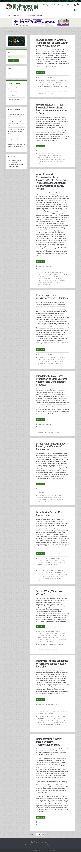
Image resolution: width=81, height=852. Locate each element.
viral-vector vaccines (52, 432)
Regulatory (52, 566)
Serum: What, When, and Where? (49, 593)
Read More (41, 73)
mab (65, 88)
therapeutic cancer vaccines (51, 92)
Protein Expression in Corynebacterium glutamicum (52, 296)
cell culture (53, 269)
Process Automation (60, 491)
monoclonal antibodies (45, 90)
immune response (43, 431)
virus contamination (45, 282)
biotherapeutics (60, 572)
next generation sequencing (51, 276)
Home (8, 15)
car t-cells (52, 84)
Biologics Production (45, 77)
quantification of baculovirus (52, 499)
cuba (61, 154)
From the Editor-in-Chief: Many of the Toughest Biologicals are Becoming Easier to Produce (15, 139)
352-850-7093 (14, 166)
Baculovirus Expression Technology (50, 489)
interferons (51, 363)
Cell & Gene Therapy (58, 560)
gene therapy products (58, 429)
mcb (60, 274)
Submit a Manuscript (12, 91)
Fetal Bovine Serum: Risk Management (49, 514)
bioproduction (43, 84)
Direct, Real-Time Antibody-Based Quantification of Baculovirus (51, 446)
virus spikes (47, 284)
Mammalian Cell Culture (51, 564)
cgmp (48, 574)
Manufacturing (43, 566)
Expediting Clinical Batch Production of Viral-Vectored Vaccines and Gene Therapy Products (51, 380)
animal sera (41, 571)
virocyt (47, 501)
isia (39, 578)
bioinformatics (43, 269)
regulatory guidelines (53, 724)
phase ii (56, 722)
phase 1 (51, 722)
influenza (62, 720)
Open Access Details (12, 88)
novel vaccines (42, 722)
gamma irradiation (44, 576)
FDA (57, 720)
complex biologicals (57, 718)
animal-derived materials (55, 571)
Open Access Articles (18, 15)
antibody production (45, 716)
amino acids (42, 357)
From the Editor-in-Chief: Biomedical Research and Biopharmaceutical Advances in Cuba (52, 109)
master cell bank (52, 274)
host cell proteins (55, 271)
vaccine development (57, 161)
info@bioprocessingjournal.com (15, 164)
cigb (57, 154)
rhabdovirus (58, 90)
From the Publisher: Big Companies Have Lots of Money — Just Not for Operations (16, 116)
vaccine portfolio (44, 728)
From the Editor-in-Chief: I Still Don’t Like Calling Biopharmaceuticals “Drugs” (16, 131)
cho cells (56, 716)
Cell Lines (41, 562)
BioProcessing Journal (40, 842)
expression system (48, 361)
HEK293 (40, 564)
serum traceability (58, 578)
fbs (52, 574)
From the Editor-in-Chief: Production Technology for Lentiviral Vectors (16, 145)
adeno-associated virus (49, 80)
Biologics (41, 558)
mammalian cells (53, 497)
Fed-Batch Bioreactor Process (55, 562)
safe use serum (46, 578)
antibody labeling (44, 495)
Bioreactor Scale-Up (44, 560)
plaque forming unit (44, 278)
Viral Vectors (49, 568)
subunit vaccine (57, 825)
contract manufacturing (46, 720)
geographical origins (58, 576)
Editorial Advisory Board (13, 99)
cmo (48, 718)
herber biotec (56, 155)
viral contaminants (59, 280)
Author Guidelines (12, 95)
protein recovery (53, 365)
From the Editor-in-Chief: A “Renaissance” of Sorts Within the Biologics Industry (52, 42)
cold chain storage (44, 825)
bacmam (53, 495)
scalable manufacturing (57, 726)
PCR (63, 276)
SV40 (53, 278)
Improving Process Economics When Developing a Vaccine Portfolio (52, 663)
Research (41, 492)
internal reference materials (53, 88)
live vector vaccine (56, 431)
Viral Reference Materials (35, 15)
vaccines (50, 93)
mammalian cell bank (44, 272)
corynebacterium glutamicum (52, 359)
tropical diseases (44, 161)
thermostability (54, 827)
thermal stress (43, 827)
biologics (57, 82)
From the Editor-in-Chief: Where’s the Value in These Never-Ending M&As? (16, 123)
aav (39, 80)
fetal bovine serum (61, 574)
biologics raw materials (46, 572)
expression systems (57, 86)
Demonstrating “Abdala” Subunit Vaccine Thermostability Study (49, 741)
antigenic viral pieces (45, 427)
